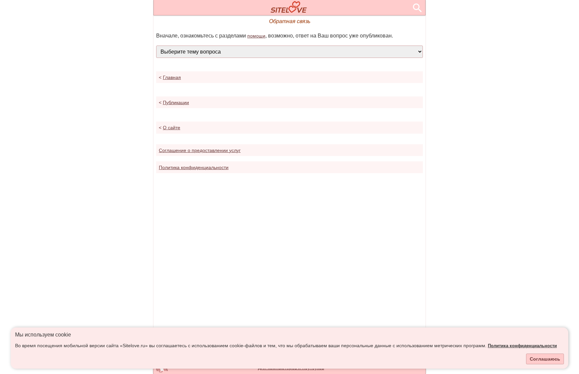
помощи (256, 36)
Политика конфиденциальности (522, 346)
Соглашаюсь (545, 359)
